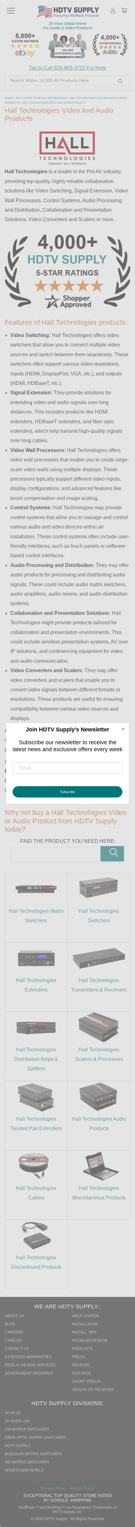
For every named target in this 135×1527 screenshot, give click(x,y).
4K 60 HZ (13, 1413)
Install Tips (84, 1332)
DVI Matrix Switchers (27, 1429)
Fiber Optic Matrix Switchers (35, 1437)
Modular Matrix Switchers (33, 1454)
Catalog (13, 1340)
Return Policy (82, 1488)
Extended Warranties (28, 1357)
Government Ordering (29, 1373)
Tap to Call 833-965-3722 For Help (67, 68)
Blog (10, 1324)
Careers (14, 1332)
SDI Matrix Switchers (27, 1462)
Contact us (17, 1349)
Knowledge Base (90, 1340)
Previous (122, 1494)
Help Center (85, 1316)
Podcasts (82, 1349)
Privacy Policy (54, 1488)
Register (104, 1389)
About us (14, 1316)
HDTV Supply (18, 1446)
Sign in (79, 1389)
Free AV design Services (30, 1365)
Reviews (80, 1365)
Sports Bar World (24, 1470)
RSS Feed (81, 1373)
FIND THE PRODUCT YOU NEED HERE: (67, 841)
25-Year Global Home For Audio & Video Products (67, 25)
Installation (85, 1324)
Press (78, 1357)
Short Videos (86, 1381)
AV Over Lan (17, 1421)
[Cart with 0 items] (124, 11)
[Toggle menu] (10, 8)
